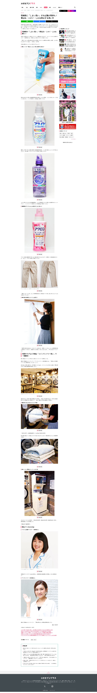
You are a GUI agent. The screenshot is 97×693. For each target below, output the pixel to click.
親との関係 (62, 137)
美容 (37, 7)
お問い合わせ (45, 690)
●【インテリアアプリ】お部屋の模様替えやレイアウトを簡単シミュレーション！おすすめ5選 (38, 635)
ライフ (46, 7)
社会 (27, 7)
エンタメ (54, 7)
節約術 (66, 137)
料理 (50, 7)
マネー (41, 7)
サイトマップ (52, 690)
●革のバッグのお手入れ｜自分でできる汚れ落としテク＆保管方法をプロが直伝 (36, 631)
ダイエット (71, 137)
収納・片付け (33, 639)
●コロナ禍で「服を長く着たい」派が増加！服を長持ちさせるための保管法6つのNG (37, 629)
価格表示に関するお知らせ (67, 142)
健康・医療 (32, 7)
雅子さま (64, 133)
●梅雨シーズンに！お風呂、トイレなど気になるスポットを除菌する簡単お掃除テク (37, 632)
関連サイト (60, 7)
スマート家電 (62, 135)
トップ (22, 10)
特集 (22, 7)
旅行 (72, 133)
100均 (68, 133)
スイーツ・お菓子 (69, 135)
